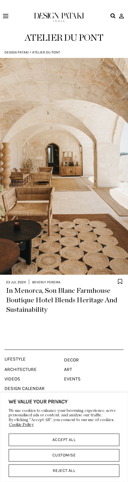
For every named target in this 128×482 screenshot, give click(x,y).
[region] (64, 437)
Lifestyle (15, 359)
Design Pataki (16, 52)
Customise (64, 455)
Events (72, 379)
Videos (12, 379)
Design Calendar (24, 388)
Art (68, 369)
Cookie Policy (21, 425)
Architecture (20, 369)
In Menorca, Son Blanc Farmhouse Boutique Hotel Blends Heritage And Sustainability (61, 300)
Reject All (64, 470)
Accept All (64, 439)
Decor (71, 360)
